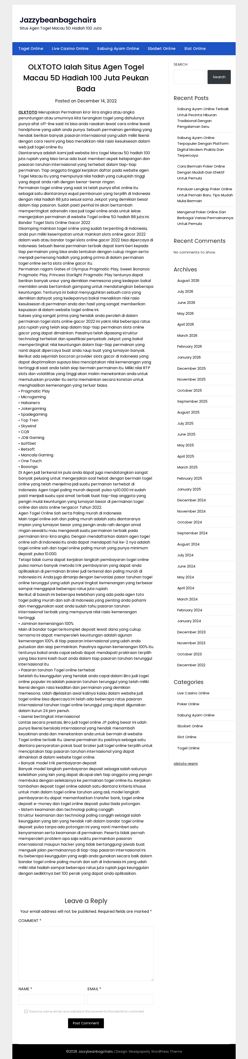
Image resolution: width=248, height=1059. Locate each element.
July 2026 (185, 291)
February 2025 (189, 478)
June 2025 (186, 434)
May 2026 (185, 313)
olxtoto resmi (186, 763)
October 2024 (189, 522)
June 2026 (186, 302)
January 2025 (189, 489)
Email (94, 989)
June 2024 (186, 566)
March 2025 (187, 467)
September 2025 (192, 401)
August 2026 (188, 280)
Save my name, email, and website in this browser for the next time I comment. (87, 1011)
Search (180, 64)
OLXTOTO (27, 112)
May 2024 (185, 577)
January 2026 (189, 357)
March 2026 (187, 335)
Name (25, 989)
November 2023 (191, 642)
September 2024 (192, 533)
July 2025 (185, 423)
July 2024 (185, 555)
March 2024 (187, 599)
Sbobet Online (162, 48)
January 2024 (189, 620)
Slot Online (195, 48)
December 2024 (191, 500)
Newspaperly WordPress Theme (155, 1051)
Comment (29, 920)
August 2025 (188, 412)
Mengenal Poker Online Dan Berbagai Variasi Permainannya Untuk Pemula (205, 217)
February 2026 (189, 346)
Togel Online (30, 48)
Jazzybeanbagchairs (58, 20)
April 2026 (185, 324)
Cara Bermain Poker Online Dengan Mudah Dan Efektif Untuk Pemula (201, 172)
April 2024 (185, 588)
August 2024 (188, 544)
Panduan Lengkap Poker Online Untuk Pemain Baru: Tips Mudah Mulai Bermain (205, 194)
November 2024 (191, 511)
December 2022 (191, 665)
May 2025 (185, 445)
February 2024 (189, 610)
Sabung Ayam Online (118, 48)
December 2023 (191, 632)
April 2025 (185, 456)
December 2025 (191, 368)
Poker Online (188, 703)
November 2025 (191, 379)
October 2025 (189, 390)
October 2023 (189, 654)
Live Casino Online (70, 48)
